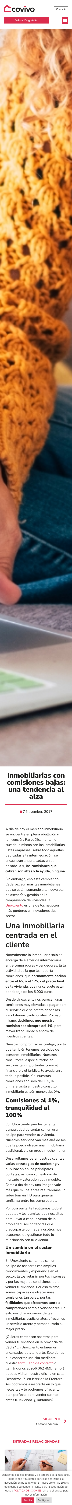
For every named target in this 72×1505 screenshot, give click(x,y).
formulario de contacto (35, 1363)
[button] (65, 20)
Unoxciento (14, 905)
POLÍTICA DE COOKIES (27, 1490)
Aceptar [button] (28, 1500)
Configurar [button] (43, 1500)
